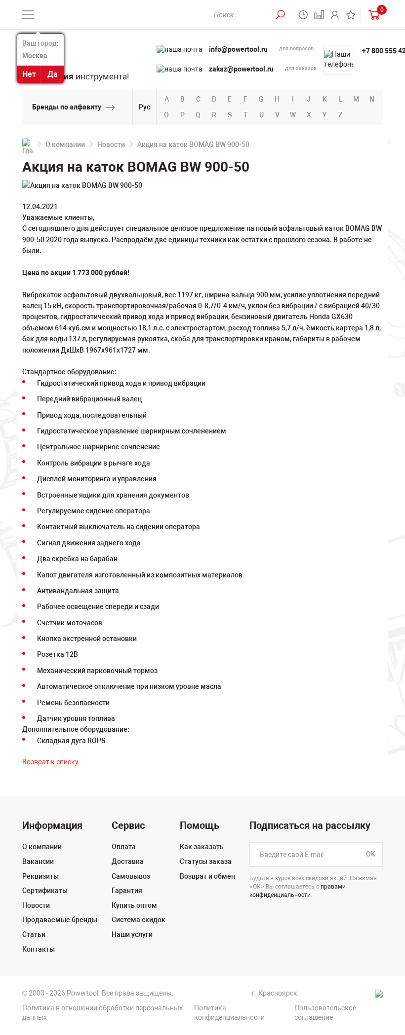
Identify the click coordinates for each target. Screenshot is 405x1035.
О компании (65, 144)
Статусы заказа (206, 861)
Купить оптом (134, 905)
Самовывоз (131, 876)
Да (52, 74)
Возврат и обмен (207, 876)
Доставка (128, 861)
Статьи (33, 934)
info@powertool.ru (238, 49)
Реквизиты (40, 876)
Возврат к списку (50, 762)
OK (370, 854)
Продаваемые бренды (59, 920)
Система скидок (138, 920)
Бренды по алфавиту (66, 107)
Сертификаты (45, 890)
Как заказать (202, 847)
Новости (111, 144)
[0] (372, 14)
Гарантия (127, 890)
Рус (144, 107)
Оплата (124, 847)
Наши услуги (132, 934)
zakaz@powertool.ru (241, 69)
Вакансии (38, 861)
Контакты (38, 949)
